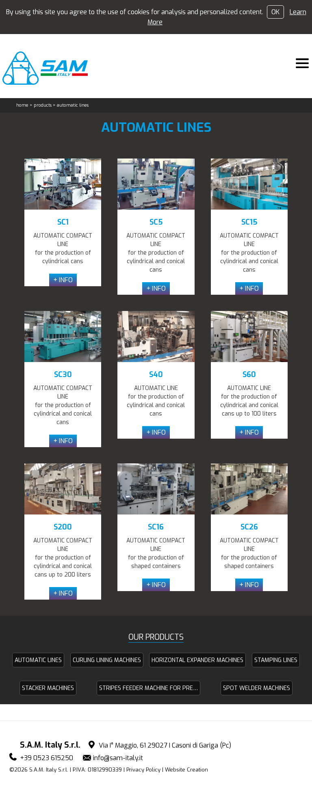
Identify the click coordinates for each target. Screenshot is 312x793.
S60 (249, 374)
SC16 (156, 527)
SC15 (249, 222)
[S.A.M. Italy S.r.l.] (49, 68)
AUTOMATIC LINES (38, 660)
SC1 (63, 222)
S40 (156, 374)
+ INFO (63, 280)
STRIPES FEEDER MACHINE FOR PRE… (148, 688)
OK (275, 12)
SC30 (63, 374)
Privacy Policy (143, 769)
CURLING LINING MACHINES (107, 660)
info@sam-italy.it (118, 758)
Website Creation (186, 769)
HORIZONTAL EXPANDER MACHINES (197, 660)
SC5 (156, 222)
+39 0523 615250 (46, 758)
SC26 (249, 527)
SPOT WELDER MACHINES (256, 688)
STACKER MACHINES (48, 688)
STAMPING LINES (275, 660)
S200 (63, 527)
